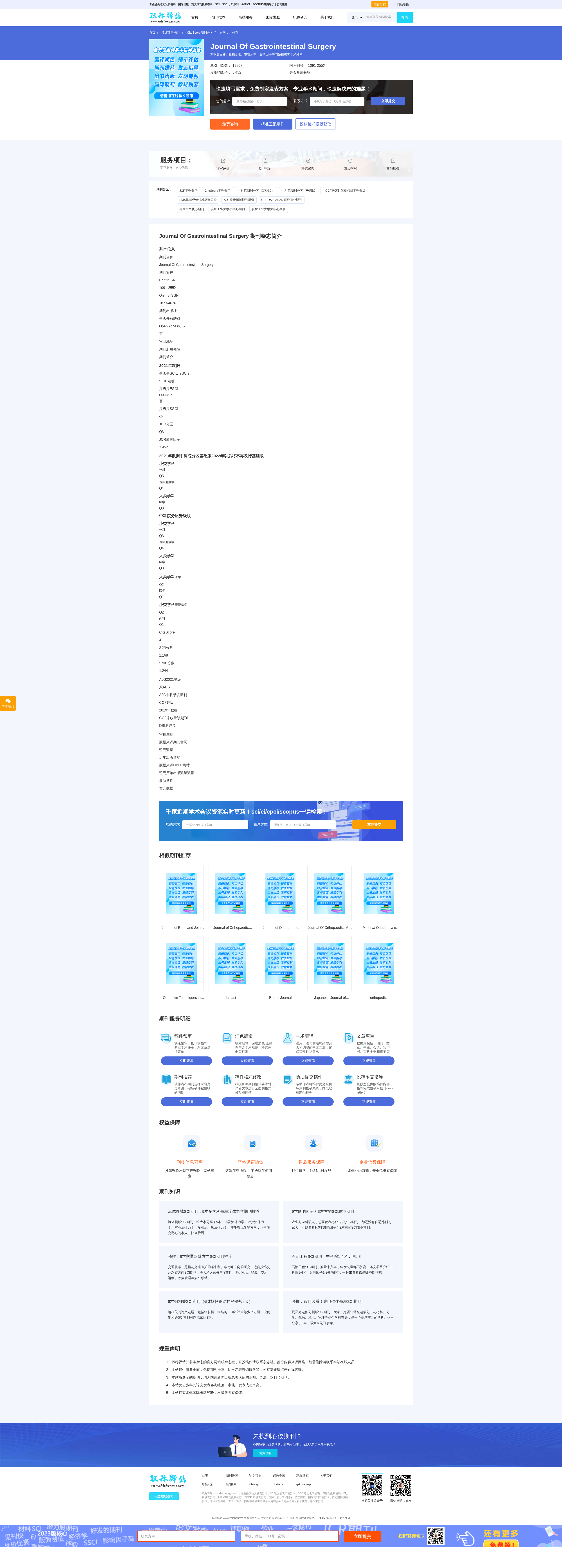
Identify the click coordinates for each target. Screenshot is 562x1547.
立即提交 (362, 1536)
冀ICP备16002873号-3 (325, 1518)
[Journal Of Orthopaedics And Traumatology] (329, 893)
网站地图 (403, 4)
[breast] (231, 963)
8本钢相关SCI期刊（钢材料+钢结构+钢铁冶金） (210, 1301)
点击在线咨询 (164, 1496)
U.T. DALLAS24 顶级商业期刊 (281, 200)
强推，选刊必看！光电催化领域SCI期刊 (327, 1301)
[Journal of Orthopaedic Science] (231, 893)
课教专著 (279, 1475)
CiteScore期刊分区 (200, 32)
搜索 (405, 17)
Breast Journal (280, 998)
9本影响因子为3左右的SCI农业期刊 (323, 1211)
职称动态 (300, 17)
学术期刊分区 (171, 32)
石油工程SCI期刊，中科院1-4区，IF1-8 (326, 1256)
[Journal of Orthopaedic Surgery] (280, 893)
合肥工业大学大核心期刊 (269, 209)
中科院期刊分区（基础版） (256, 190)
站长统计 (345, 1518)
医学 (223, 32)
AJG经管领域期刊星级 (239, 200)
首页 (194, 17)
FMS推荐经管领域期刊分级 (198, 200)
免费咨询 (230, 124)
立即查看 (187, 1061)
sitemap (254, 1484)
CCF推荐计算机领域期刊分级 (345, 190)
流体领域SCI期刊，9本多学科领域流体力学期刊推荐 (214, 1211)
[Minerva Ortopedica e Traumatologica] (379, 893)
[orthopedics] (379, 963)
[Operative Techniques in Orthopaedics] (181, 963)
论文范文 (255, 1475)
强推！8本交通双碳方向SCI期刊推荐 (200, 1256)
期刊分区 (207, 1484)
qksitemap (279, 1484)
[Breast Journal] (280, 963)
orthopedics (379, 998)
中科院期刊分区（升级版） (299, 190)
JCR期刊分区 (188, 190)
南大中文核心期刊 (191, 209)
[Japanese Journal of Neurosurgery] (329, 963)
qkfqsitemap (303, 1484)
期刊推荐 (218, 17)
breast (231, 998)
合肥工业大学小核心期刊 (228, 209)
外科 (235, 32)
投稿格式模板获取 (315, 124)
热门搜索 (231, 1484)
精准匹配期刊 (273, 124)
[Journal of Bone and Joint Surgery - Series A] (181, 893)
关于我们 (327, 17)
